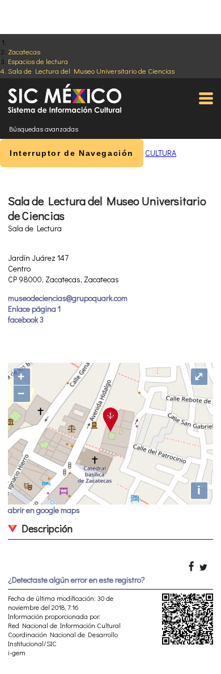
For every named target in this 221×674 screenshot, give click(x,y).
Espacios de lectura (38, 61)
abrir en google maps (44, 510)
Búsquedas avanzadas (43, 128)
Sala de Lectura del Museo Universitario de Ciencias (91, 70)
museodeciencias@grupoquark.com (68, 298)
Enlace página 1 (34, 308)
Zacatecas (24, 51)
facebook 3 (26, 319)
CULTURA (160, 152)
